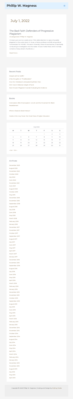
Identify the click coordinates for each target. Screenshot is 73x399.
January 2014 (13, 360)
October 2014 (13, 333)
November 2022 (14, 171)
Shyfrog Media (57, 388)
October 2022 (13, 174)
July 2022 (12, 177)
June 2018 (12, 212)
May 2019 (12, 195)
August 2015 (13, 304)
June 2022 (12, 180)
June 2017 (12, 245)
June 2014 (12, 345)
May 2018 (12, 215)
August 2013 (13, 369)
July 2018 (12, 209)
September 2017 (14, 236)
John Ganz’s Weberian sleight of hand (21, 85)
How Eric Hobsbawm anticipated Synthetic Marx (25, 82)
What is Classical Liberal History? (19, 110)
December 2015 (14, 292)
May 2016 (12, 277)
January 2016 (13, 289)
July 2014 (12, 342)
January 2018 (13, 224)
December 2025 (14, 165)
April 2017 (12, 251)
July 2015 (12, 307)
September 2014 (14, 336)
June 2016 (12, 274)
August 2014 (13, 339)
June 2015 (12, 310)
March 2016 (13, 283)
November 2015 (14, 295)
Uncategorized (14, 36)
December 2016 (14, 259)
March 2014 (13, 354)
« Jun (11, 150)
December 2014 (14, 327)
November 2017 (14, 230)
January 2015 (13, 324)
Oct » (15, 150)
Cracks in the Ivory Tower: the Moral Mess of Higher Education (29, 116)
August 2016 (13, 268)
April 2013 (12, 377)
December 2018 (14, 197)
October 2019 (13, 192)
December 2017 (14, 227)
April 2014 (12, 351)
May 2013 (12, 375)
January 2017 (13, 256)
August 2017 (13, 239)
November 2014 (14, 330)
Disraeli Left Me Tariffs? (16, 76)
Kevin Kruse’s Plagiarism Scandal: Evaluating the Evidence (28, 88)
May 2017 (12, 248)
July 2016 (12, 271)
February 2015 (13, 321)
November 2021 (14, 183)
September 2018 (14, 203)
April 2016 (12, 280)
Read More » (13, 53)
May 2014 (12, 348)
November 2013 (14, 366)
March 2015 (13, 318)
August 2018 (13, 206)
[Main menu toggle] (64, 6)
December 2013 (14, 363)
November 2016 (14, 262)
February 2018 (13, 221)
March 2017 (13, 254)
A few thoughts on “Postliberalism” (20, 79)
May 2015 (12, 313)
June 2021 (12, 186)
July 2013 (12, 372)
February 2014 (13, 357)
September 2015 (14, 301)
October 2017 (13, 233)
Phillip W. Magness (22, 5)
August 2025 (13, 168)
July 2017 (12, 242)
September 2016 (14, 265)
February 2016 (13, 286)
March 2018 (13, 218)
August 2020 (13, 189)
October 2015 (13, 298)
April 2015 (12, 316)
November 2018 (14, 200)
